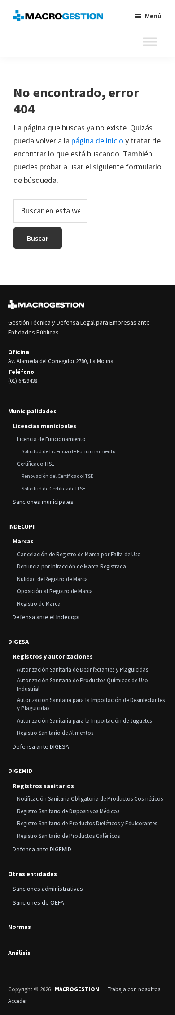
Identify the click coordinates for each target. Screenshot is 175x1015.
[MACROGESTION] (46, 304)
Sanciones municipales (43, 502)
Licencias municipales (44, 426)
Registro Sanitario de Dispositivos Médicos (68, 811)
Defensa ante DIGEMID (42, 849)
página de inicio (97, 140)
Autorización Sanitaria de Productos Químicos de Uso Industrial (82, 685)
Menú (153, 15)
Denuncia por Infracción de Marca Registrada (71, 566)
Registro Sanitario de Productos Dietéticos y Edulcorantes (87, 823)
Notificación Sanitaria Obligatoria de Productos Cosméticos (90, 798)
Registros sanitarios (43, 786)
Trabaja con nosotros (134, 989)
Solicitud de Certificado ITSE (53, 488)
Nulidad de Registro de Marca (52, 579)
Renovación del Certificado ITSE (57, 476)
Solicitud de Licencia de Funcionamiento (68, 451)
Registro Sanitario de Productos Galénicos (68, 836)
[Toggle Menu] (150, 42)
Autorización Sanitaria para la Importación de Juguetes (84, 720)
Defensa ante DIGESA (41, 746)
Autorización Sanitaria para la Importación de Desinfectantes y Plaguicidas (91, 704)
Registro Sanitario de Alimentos (55, 733)
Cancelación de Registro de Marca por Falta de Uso (79, 554)
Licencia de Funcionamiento (51, 439)
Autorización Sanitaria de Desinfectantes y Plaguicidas (82, 669)
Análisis (19, 953)
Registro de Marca (39, 603)
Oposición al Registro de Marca (55, 591)
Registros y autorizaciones (53, 656)
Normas (19, 927)
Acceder (17, 1001)
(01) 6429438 (22, 381)
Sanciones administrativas (48, 889)
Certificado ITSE (36, 464)
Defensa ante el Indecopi (46, 617)
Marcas (23, 541)
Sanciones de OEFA (38, 902)
